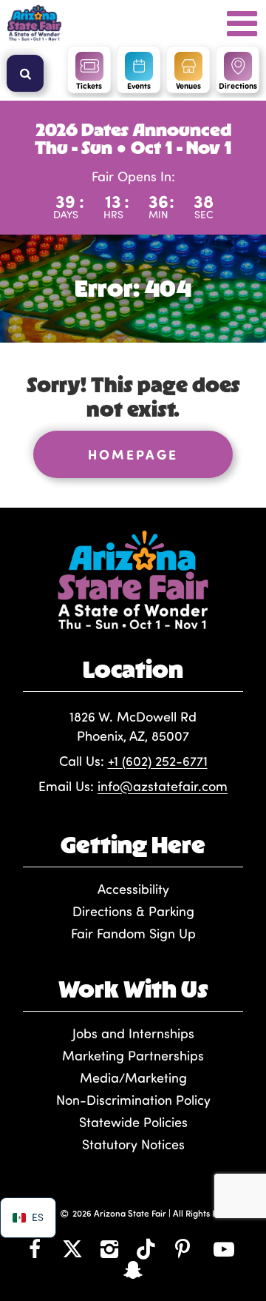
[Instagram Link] (109, 1248)
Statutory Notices (133, 1144)
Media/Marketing (133, 1077)
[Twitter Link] (72, 1248)
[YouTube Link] (223, 1248)
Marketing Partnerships (133, 1055)
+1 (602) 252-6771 (158, 761)
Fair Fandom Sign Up (133, 933)
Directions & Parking (133, 911)
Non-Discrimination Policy (133, 1100)
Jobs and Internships (133, 1033)
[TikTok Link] (146, 1248)
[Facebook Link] (35, 1248)
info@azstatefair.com (163, 786)
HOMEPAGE (133, 454)
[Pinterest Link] (182, 1248)
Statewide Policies (133, 1122)
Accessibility (133, 889)
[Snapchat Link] (132, 1269)
